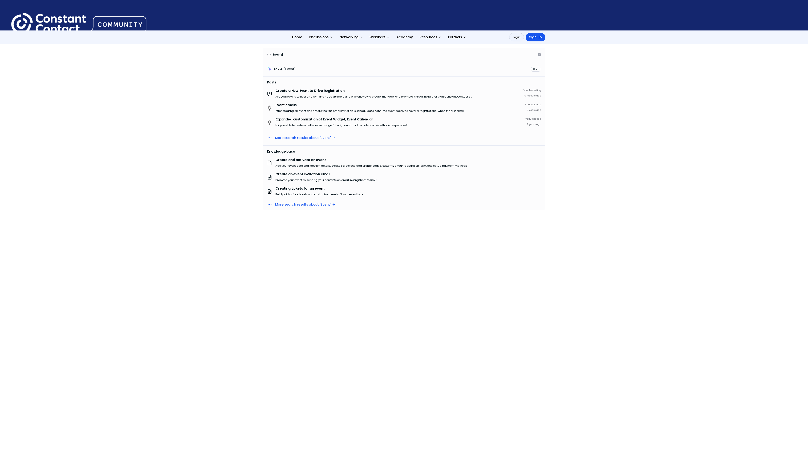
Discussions (319, 37)
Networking (349, 37)
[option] (404, 94)
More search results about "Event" (303, 137)
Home (297, 37)
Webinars (377, 37)
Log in (516, 37)
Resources (428, 37)
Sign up (535, 37)
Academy (404, 37)
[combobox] (404, 54)
